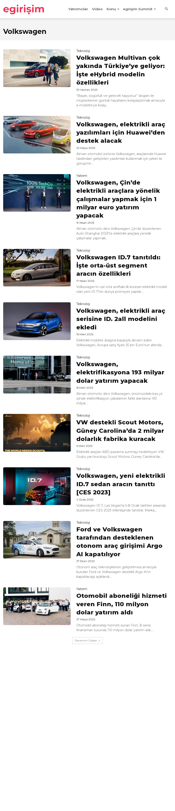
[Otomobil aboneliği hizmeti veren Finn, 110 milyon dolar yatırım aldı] (37, 606)
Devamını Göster (86, 640)
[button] (166, 9)
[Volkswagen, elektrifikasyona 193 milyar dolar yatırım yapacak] (37, 374)
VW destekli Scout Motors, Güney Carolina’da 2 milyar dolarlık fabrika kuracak (120, 431)
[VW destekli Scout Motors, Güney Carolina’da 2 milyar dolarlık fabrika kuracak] (37, 433)
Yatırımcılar (78, 9)
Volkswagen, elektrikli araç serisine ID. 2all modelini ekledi (120, 319)
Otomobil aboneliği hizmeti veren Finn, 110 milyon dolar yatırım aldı (121, 604)
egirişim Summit (137, 9)
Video (97, 9)
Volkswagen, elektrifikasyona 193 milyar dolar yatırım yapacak (120, 372)
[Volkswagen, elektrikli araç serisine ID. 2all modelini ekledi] (37, 321)
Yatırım (81, 175)
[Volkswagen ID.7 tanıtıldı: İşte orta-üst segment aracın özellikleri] (37, 268)
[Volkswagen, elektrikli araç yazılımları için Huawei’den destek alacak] (37, 135)
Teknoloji (83, 51)
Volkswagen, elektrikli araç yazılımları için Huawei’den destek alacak (120, 133)
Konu (111, 9)
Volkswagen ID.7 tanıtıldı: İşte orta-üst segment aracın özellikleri (118, 266)
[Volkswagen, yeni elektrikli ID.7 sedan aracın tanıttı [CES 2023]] (37, 486)
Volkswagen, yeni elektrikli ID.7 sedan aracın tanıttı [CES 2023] (120, 484)
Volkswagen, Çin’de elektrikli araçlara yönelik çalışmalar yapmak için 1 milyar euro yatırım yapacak (118, 199)
